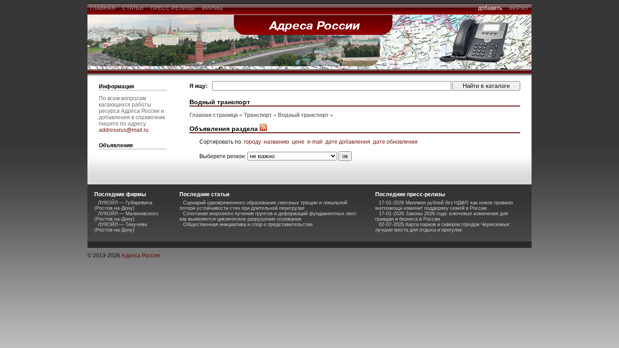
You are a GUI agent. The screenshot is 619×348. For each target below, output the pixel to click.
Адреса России (140, 255)
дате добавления (347, 142)
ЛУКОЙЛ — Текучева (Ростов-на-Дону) (120, 227)
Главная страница (213, 115)
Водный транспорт (303, 115)
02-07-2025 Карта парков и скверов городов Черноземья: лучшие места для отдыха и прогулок (442, 227)
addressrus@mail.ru (124, 130)
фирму (519, 8)
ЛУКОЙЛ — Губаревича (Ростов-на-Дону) (123, 205)
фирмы (212, 8)
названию (276, 142)
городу (252, 142)
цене (298, 142)
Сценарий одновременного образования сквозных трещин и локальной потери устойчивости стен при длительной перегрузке (263, 205)
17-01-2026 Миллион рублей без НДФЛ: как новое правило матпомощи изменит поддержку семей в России (444, 205)
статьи (133, 8)
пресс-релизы (173, 8)
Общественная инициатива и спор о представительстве (248, 224)
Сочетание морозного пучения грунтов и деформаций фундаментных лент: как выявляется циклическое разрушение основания (268, 216)
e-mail (315, 142)
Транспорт (258, 115)
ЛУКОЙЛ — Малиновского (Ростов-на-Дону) (126, 216)
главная (102, 8)
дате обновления (395, 142)
